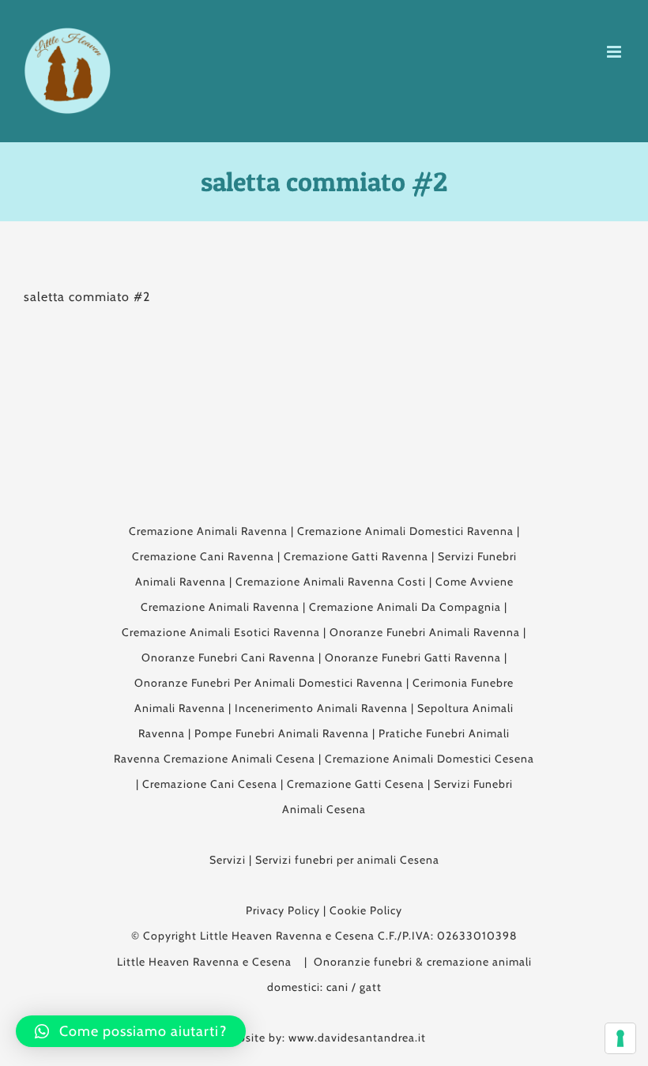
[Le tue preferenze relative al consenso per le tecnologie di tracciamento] (620, 1038)
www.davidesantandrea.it (357, 1037)
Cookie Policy (366, 910)
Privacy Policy (283, 910)
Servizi (227, 860)
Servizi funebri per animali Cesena (347, 860)
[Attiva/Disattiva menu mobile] (615, 51)
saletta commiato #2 (87, 296)
